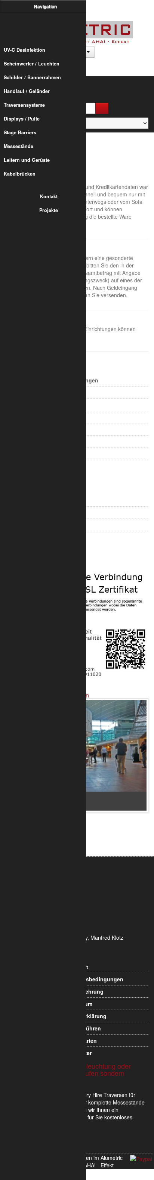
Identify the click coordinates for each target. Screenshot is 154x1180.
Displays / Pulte (22, 118)
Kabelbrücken (20, 173)
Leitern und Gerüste (27, 160)
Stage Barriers (20, 132)
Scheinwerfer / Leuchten (31, 63)
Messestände (18, 146)
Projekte (48, 210)
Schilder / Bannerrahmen (32, 77)
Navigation (46, 6)
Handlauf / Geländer (27, 91)
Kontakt (49, 196)
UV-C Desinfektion (24, 50)
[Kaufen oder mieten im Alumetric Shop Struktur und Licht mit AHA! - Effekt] (46, 27)
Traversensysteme (24, 105)
